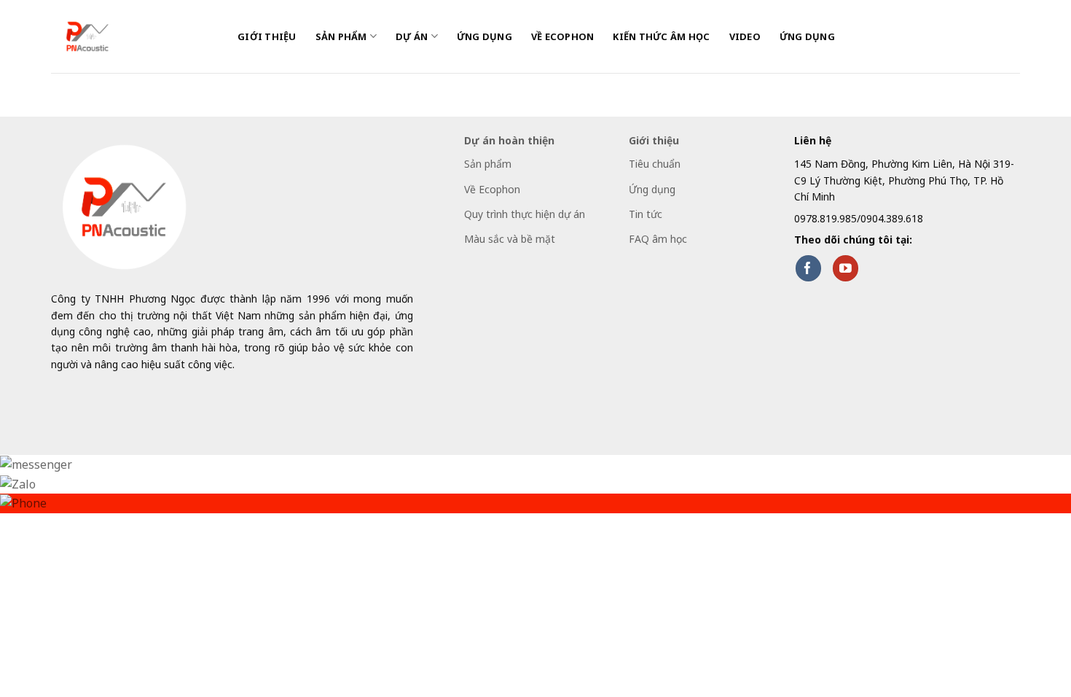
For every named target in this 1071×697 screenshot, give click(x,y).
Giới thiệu (267, 36)
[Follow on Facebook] (808, 268)
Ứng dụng (484, 36)
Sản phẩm (341, 36)
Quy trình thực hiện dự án (524, 214)
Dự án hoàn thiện (509, 140)
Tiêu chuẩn (654, 164)
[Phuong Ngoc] (133, 36)
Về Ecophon (563, 36)
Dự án (412, 36)
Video (745, 36)
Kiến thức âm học (661, 36)
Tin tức (645, 214)
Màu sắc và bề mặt (509, 239)
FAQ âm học (658, 239)
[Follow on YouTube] (845, 268)
